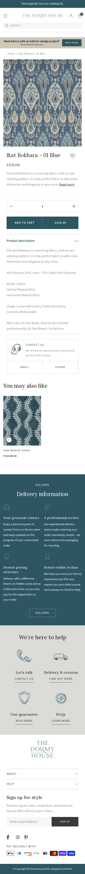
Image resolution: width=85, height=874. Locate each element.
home (11, 54)
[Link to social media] (9, 837)
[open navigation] (5, 15)
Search (15, 25)
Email (24, 367)
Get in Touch (71, 42)
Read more (66, 184)
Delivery (42, 613)
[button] (72, 155)
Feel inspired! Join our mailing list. (42, 4)
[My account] (71, 16)
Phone (60, 367)
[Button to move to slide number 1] (42, 142)
